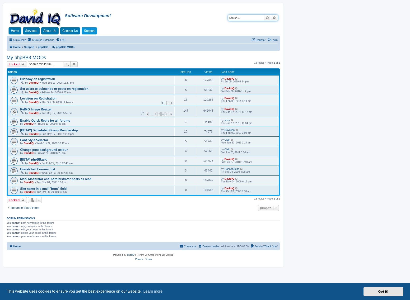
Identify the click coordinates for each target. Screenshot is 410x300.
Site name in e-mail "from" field (43, 188)
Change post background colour (44, 150)
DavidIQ (34, 82)
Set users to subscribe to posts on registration (54, 88)
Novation (229, 130)
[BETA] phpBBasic (33, 159)
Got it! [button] (383, 291)
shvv (227, 120)
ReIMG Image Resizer (36, 109)
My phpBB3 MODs (26, 57)
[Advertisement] (205, 280)
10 (171, 114)
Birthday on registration (37, 79)
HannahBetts (231, 168)
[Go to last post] (236, 78)
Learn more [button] (153, 291)
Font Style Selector (34, 140)
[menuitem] (60, 40)
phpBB (131, 254)
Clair (227, 139)
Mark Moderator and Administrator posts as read (55, 179)
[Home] (36, 17)
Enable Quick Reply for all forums (45, 120)
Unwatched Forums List (37, 169)
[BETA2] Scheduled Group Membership (49, 130)
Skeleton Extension (43, 39)
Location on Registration (38, 98)
